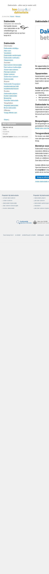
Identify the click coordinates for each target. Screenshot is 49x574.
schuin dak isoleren (9, 198)
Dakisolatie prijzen (10, 93)
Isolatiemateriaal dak (11, 86)
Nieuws (18, 16)
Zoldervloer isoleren (11, 77)
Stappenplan (8, 60)
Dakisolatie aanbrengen (12, 55)
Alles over (7, 51)
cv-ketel (18, 235)
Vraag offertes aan (10, 113)
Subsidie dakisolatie (11, 100)
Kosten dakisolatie (10, 96)
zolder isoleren (7, 200)
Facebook (6, 131)
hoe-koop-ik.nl (8, 235)
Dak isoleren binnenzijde (13, 65)
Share (6, 120)
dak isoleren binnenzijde (10, 205)
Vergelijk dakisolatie (11, 105)
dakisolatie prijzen (40, 198)
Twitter (5, 129)
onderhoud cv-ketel (29, 235)
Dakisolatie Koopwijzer (12, 84)
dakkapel (40, 235)
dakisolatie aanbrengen (41, 203)
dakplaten (37, 205)
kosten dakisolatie (8, 208)
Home (12, 16)
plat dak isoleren (39, 200)
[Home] (21, 11)
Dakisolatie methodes (11, 58)
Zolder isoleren (9, 74)
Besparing (7, 98)
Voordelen (7, 53)
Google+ (5, 134)
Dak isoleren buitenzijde (12, 67)
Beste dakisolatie (10, 108)
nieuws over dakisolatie (20, 136)
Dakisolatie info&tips (11, 48)
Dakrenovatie (8, 79)
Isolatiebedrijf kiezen (11, 89)
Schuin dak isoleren (11, 70)
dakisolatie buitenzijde (10, 203)
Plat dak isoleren (10, 72)
